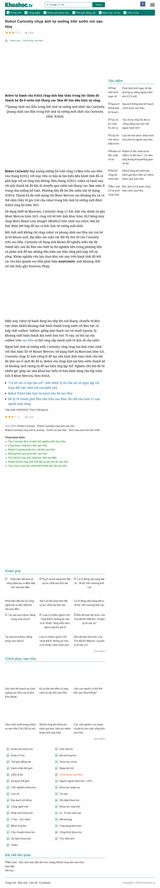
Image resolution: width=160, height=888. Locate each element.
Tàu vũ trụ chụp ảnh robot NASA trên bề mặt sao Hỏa (37, 466)
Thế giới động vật (85, 12)
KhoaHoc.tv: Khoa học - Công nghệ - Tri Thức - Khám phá (22, 5)
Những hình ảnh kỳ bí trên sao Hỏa (27, 453)
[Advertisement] (55, 68)
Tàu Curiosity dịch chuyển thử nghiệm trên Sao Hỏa (37, 441)
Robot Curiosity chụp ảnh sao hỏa (56, 426)
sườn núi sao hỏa (56, 430)
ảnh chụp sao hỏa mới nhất (84, 430)
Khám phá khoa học (58, 12)
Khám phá (15, 40)
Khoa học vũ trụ (111, 12)
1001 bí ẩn (133, 12)
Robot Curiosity (26, 426)
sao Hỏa (28, 340)
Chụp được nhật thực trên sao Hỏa (27, 445)
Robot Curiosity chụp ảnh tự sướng (24, 430)
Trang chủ (15, 12)
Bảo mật (22, 882)
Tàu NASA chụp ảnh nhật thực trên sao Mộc (32, 457)
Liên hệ (33, 882)
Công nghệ (34, 12)
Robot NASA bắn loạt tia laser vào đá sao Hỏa (40, 393)
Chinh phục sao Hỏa (33, 40)
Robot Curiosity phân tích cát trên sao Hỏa (31, 449)
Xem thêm (99, 651)
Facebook (44, 882)
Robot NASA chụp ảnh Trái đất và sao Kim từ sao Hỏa (38, 461)
